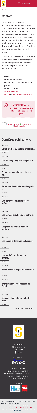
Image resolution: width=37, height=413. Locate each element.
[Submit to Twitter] (25, 124)
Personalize (18, 410)
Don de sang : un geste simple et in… (18, 160)
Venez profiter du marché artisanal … (18, 149)
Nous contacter (18, 360)
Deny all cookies (25, 407)
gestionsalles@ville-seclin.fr (22, 94)
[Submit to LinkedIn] (18, 126)
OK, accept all (11, 407)
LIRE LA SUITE (4, 152)
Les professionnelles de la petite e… (18, 215)
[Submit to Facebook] (12, 124)
